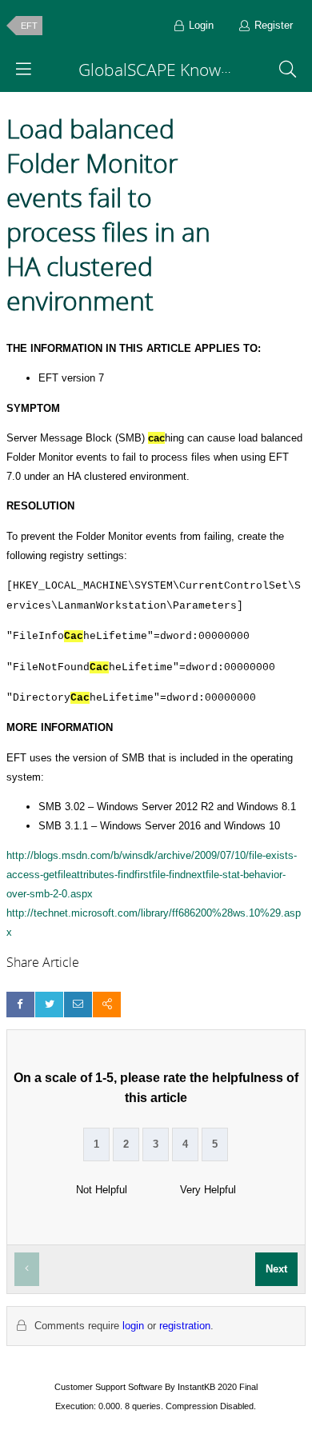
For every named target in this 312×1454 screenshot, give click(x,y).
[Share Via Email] (78, 1004)
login (133, 1326)
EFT (29, 25)
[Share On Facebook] (20, 1004)
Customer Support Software (108, 1387)
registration (184, 1326)
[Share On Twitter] (49, 1004)
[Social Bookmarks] (107, 1004)
